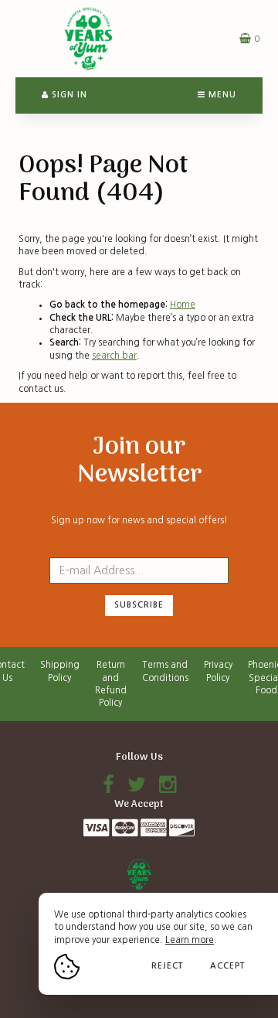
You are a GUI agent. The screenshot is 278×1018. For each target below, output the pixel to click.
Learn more (189, 940)
